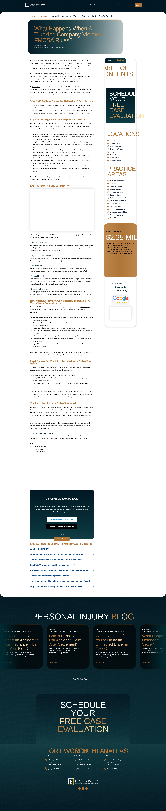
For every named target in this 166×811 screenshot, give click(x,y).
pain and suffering (82, 271)
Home (33, 16)
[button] (118, 60)
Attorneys (128, 5)
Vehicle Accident (92, 5)
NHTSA (49, 412)
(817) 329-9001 (40, 452)
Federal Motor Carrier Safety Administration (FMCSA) (51, 74)
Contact (138, 5)
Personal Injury (105, 5)
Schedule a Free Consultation (62, 527)
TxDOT (57, 412)
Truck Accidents (43, 16)
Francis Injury (36, 87)
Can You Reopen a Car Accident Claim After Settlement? (65, 640)
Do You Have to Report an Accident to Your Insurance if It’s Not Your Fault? (21, 642)
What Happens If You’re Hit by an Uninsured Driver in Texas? (112, 642)
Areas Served (117, 5)
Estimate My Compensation (62, 519)
